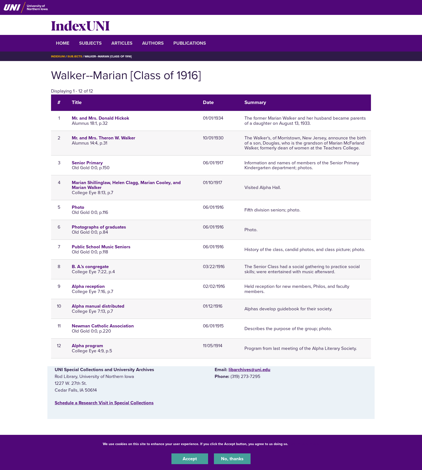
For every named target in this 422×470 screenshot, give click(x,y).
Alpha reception (88, 286)
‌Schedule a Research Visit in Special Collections (104, 403)
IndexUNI (80, 24)
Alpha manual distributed (98, 306)
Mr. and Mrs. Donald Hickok (100, 118)
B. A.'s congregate (90, 266)
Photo (78, 207)
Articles (121, 43)
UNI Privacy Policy (304, 444)
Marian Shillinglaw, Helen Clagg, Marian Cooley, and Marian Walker (126, 185)
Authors (153, 43)
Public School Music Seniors (101, 247)
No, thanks (232, 458)
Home (62, 43)
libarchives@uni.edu (249, 369)
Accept (190, 458)
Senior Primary (87, 163)
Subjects (90, 43)
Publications (189, 43)
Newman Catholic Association (103, 326)
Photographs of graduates (99, 227)
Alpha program (87, 345)
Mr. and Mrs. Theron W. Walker (103, 138)
